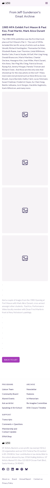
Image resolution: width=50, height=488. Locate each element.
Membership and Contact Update (9, 430)
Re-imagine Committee (37, 403)
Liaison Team (7, 389)
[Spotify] (22, 469)
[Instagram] (8, 469)
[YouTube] (17, 469)
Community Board (10, 394)
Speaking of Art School (12, 407)
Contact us (38, 479)
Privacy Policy (7, 483)
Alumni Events (8, 398)
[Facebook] (3, 469)
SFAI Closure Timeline (36, 407)
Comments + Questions (12, 424)
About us (5, 479)
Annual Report (25, 479)
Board (14, 479)
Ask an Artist (7, 403)
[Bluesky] (26, 469)
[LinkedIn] (12, 469)
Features (30, 394)
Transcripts (7, 419)
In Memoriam (32, 398)
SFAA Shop (7, 436)
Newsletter (32, 389)
